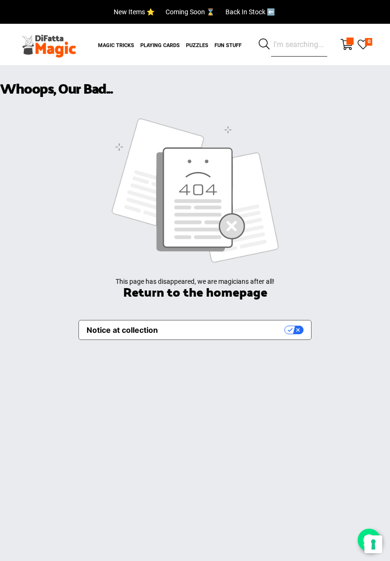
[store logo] (48, 44)
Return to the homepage (195, 291)
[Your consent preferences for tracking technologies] (373, 544)
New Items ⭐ (134, 12)
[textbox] (299, 45)
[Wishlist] (363, 44)
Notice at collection (122, 330)
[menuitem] (116, 40)
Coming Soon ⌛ (190, 12)
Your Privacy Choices (226, 330)
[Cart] (347, 44)
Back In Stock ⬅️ (250, 12)
